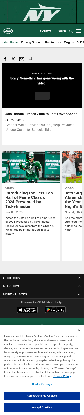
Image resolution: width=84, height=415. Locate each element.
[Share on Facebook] (5, 61)
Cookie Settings (42, 384)
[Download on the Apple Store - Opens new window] (27, 309)
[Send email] (21, 61)
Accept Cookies (42, 407)
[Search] (71, 31)
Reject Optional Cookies (42, 395)
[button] (42, 95)
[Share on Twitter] (13, 61)
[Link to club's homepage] (8, 29)
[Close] (79, 330)
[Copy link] (30, 59)
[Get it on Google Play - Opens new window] (55, 311)
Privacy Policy (27, 376)
